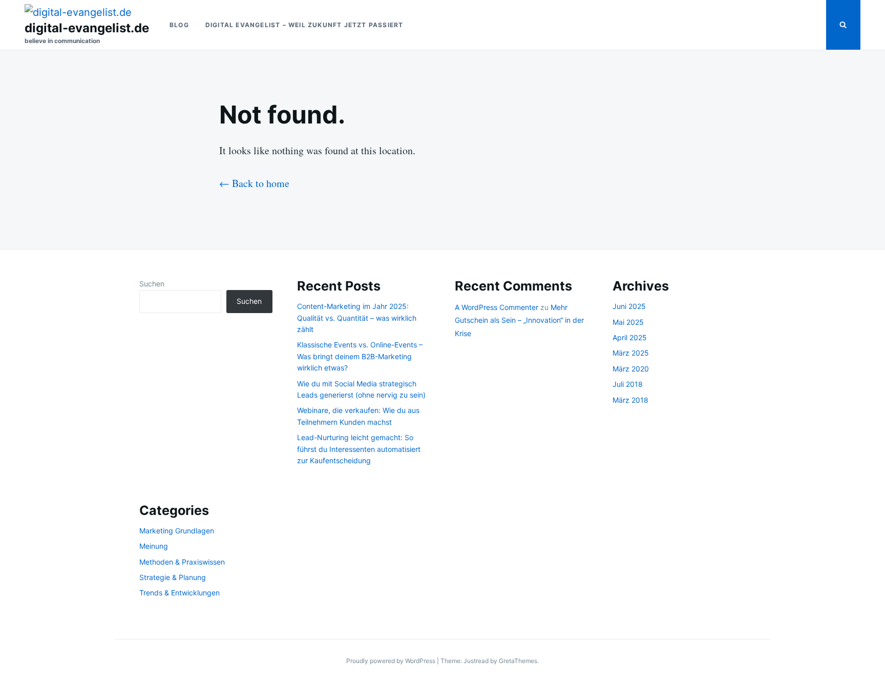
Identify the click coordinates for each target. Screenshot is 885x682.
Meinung (153, 546)
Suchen (151, 283)
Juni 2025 (629, 306)
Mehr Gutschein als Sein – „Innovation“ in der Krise (519, 320)
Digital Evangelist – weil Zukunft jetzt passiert (304, 25)
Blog (179, 25)
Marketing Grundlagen (176, 530)
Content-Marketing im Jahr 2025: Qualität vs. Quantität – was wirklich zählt (356, 318)
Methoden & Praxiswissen (182, 561)
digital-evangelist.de (87, 27)
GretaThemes (518, 661)
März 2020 (631, 368)
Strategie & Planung (172, 577)
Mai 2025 (628, 322)
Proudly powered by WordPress (391, 661)
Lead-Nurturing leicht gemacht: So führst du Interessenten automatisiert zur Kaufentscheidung (358, 449)
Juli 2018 (628, 384)
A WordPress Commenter (496, 307)
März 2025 (631, 352)
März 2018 (630, 400)
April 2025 (630, 337)
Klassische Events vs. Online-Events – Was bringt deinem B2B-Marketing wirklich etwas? (360, 356)
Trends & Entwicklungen (179, 592)
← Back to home (254, 183)
